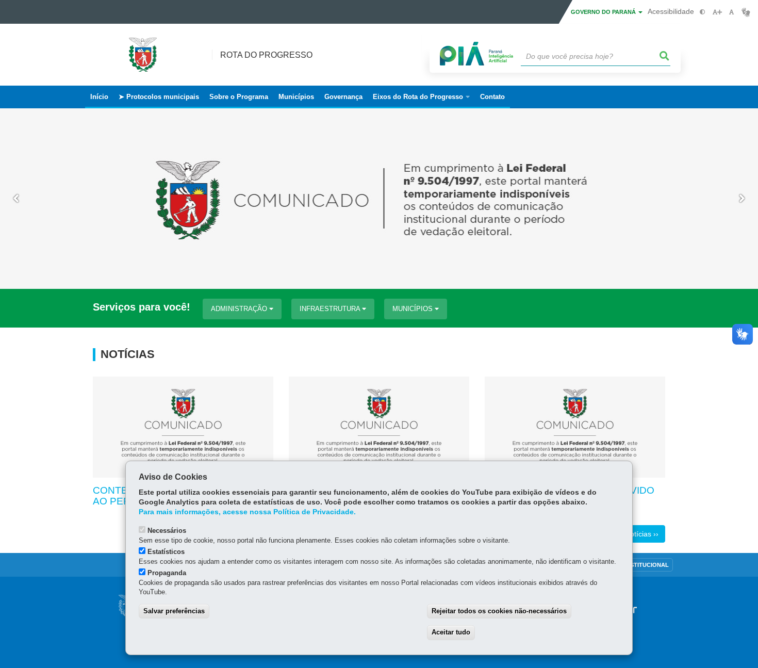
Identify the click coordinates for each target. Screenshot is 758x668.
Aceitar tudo (451, 632)
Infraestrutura (331, 309)
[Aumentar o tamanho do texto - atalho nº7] (717, 12)
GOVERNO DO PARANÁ (604, 12)
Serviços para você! (141, 307)
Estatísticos (166, 552)
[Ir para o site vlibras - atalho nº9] (746, 12)
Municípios (413, 309)
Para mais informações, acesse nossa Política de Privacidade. (247, 512)
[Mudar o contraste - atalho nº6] (702, 12)
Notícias (128, 354)
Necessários (166, 530)
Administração (240, 309)
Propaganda (166, 573)
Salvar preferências (174, 611)
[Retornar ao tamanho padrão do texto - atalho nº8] (731, 12)
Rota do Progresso (266, 55)
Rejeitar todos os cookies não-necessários (499, 611)
